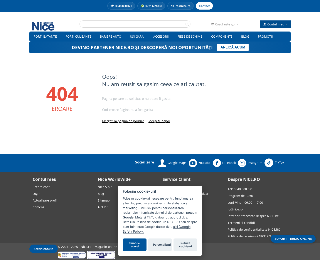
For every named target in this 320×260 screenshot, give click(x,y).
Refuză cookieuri (185, 244)
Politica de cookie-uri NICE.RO (249, 236)
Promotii (265, 36)
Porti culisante (78, 36)
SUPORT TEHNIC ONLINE (293, 238)
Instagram (255, 163)
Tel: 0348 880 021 (240, 189)
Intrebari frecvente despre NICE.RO (253, 216)
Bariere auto (110, 36)
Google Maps (177, 163)
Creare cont (41, 187)
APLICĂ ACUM (233, 47)
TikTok (279, 162)
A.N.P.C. (103, 207)
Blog (245, 36)
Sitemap (104, 200)
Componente (221, 36)
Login (36, 194)
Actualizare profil (45, 200)
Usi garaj (137, 36)
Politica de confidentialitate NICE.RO (254, 229)
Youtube (204, 163)
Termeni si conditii (241, 223)
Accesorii (161, 36)
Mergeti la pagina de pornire (123, 121)
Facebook (229, 163)
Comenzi (39, 207)
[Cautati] (187, 24)
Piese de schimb (189, 36)
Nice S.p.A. (105, 187)
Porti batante (45, 36)
